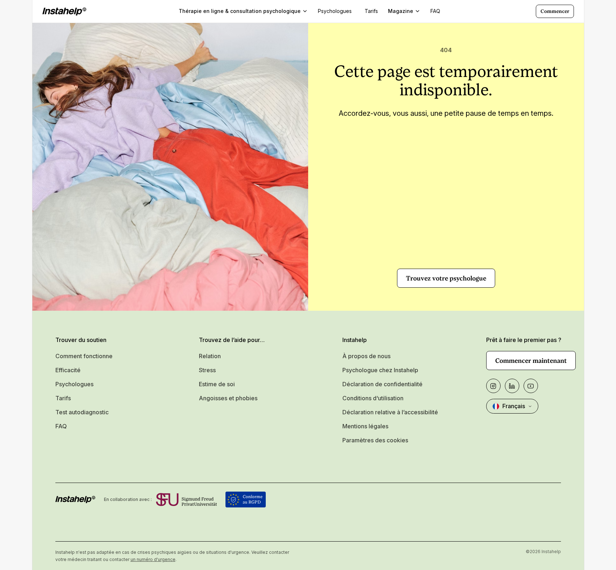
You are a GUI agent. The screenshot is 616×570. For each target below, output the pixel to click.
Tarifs (63, 398)
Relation (210, 356)
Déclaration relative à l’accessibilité (390, 412)
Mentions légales (365, 426)
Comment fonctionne (84, 356)
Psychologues (74, 384)
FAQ (61, 426)
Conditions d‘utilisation (372, 398)
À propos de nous (366, 356)
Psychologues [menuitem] (335, 11)
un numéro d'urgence (153, 559)
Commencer (554, 11)
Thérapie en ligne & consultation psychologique (240, 11)
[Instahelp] (64, 11)
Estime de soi (217, 384)
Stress (207, 370)
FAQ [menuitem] (435, 11)
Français (513, 406)
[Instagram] (493, 386)
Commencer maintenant (531, 360)
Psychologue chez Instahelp (380, 370)
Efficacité (68, 370)
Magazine (400, 11)
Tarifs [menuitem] (371, 11)
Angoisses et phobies (228, 398)
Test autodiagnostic (82, 412)
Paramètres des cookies (375, 440)
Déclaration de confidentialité (382, 384)
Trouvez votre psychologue (446, 278)
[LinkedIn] (512, 386)
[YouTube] (531, 386)
